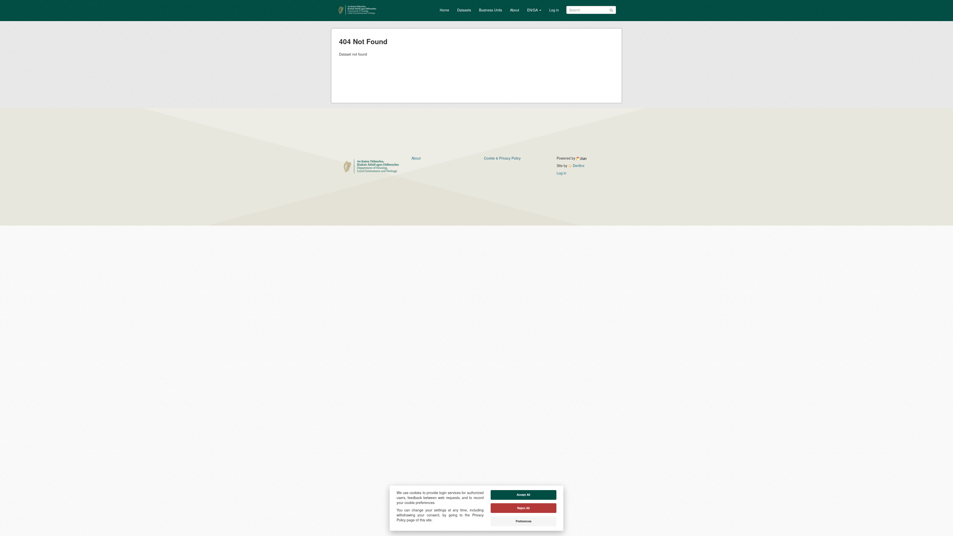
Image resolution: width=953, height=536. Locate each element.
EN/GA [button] (533, 9)
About (514, 9)
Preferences (523, 521)
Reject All (523, 508)
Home (444, 9)
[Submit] (611, 9)
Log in (554, 9)
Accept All (523, 495)
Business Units (490, 9)
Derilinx (578, 165)
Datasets (464, 9)
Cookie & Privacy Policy (502, 158)
